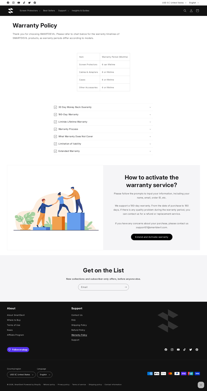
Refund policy (49, 384)
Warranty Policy (79, 335)
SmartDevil (19, 385)
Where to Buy (14, 320)
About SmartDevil (16, 315)
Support (75, 340)
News (10, 330)
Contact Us (77, 315)
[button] (30, 11)
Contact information (113, 384)
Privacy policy (63, 384)
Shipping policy (95, 384)
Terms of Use (13, 325)
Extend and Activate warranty (151, 237)
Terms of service (79, 384)
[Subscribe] (126, 287)
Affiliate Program (15, 335)
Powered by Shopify (32, 385)
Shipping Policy (79, 325)
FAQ (73, 320)
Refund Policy (78, 330)
